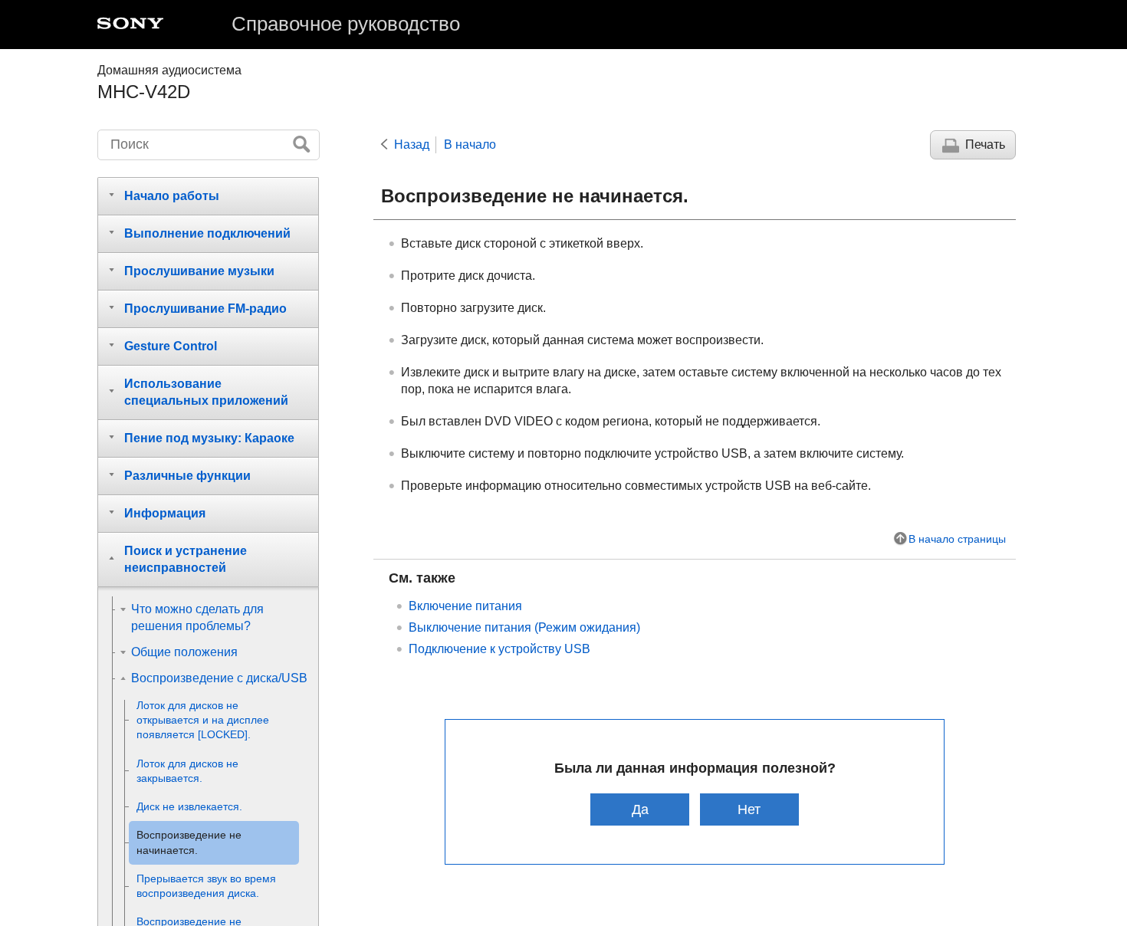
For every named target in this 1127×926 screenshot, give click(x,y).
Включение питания (465, 605)
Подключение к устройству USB (499, 648)
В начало (470, 144)
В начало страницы (957, 539)
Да (640, 809)
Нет (749, 809)
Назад (411, 144)
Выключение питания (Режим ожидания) (524, 627)
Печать (985, 144)
